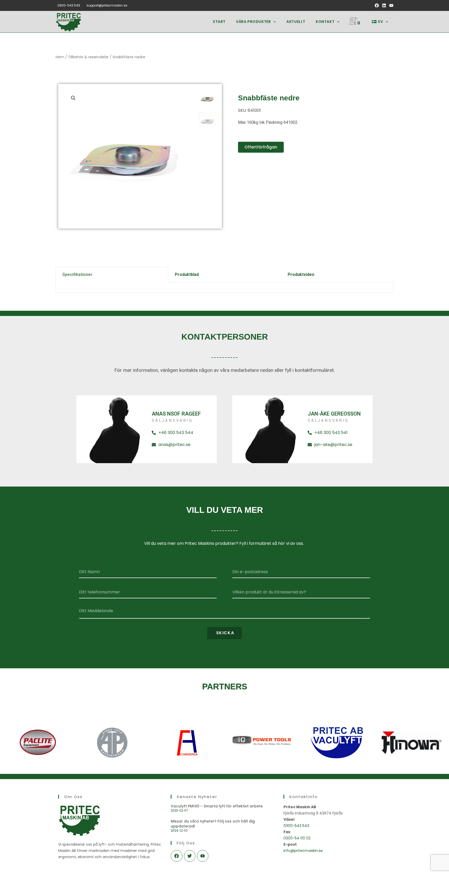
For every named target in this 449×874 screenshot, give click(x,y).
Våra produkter (253, 21)
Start (219, 21)
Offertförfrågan (261, 147)
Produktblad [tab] (187, 274)
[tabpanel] (224, 287)
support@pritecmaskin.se (107, 5)
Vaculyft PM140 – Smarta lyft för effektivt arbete (217, 806)
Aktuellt (295, 21)
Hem (60, 57)
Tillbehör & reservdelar (88, 57)
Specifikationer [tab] (77, 274)
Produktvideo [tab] (301, 274)
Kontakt (325, 21)
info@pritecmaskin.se (303, 850)
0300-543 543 (68, 5)
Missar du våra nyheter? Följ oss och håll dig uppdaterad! (213, 823)
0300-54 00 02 (297, 838)
